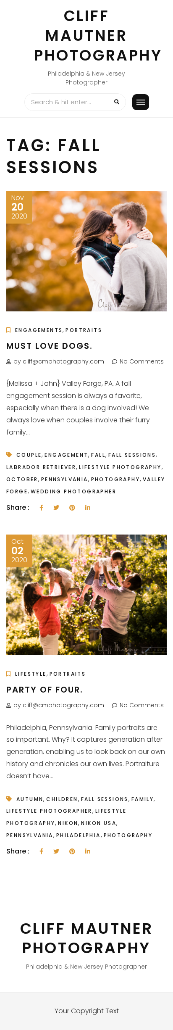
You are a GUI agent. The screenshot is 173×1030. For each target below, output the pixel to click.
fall (98, 454)
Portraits (84, 330)
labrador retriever (41, 467)
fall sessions (132, 454)
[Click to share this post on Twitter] (56, 508)
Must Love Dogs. (49, 346)
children (62, 799)
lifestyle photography (120, 467)
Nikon (68, 823)
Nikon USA (98, 823)
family (142, 799)
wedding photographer (73, 491)
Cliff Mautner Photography (98, 35)
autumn (29, 799)
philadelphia (78, 835)
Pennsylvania (64, 479)
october (22, 479)
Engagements (39, 330)
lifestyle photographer (49, 810)
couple (29, 454)
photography (115, 479)
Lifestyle (31, 673)
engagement (66, 454)
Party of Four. (44, 689)
